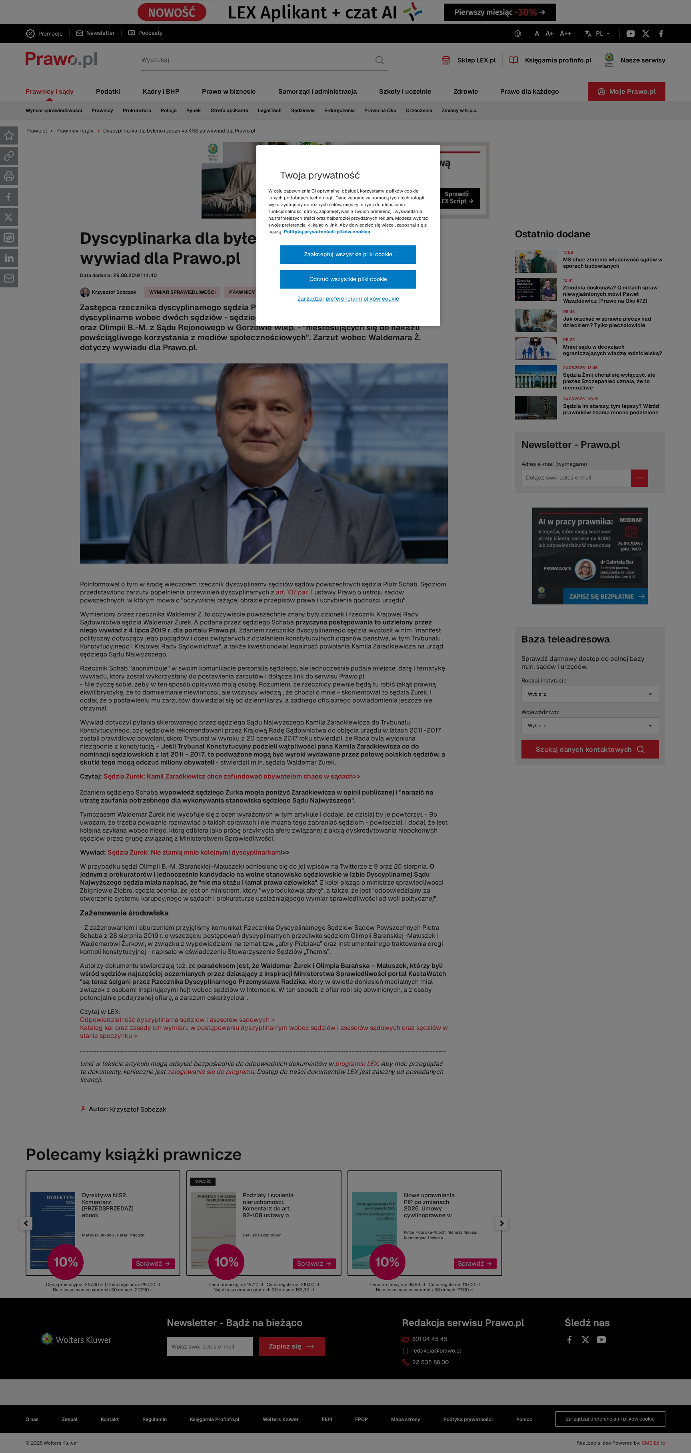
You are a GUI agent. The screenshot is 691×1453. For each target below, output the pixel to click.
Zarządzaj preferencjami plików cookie (348, 298)
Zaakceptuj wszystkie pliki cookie (348, 254)
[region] (348, 235)
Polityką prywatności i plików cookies (327, 232)
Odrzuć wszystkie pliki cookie (348, 279)
